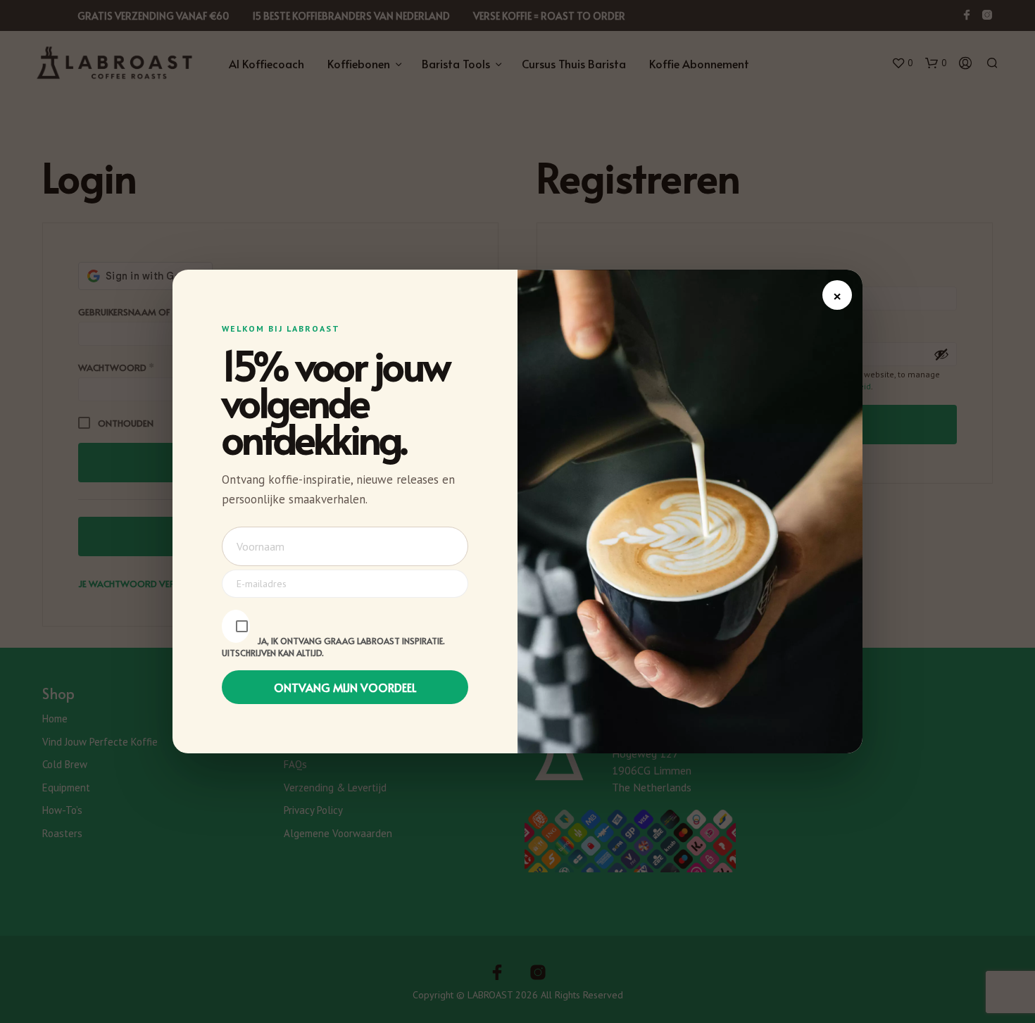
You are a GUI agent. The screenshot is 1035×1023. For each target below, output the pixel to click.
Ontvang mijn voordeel (345, 687)
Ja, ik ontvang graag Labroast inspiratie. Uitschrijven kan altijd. (333, 646)
